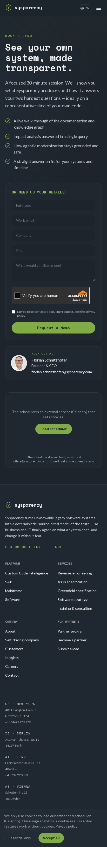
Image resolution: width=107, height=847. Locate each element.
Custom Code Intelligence (26, 573)
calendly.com (84, 461)
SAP (8, 582)
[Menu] (99, 8)
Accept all (51, 838)
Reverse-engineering (75, 573)
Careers (11, 666)
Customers (14, 649)
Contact (12, 675)
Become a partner (72, 640)
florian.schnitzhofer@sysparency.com (61, 372)
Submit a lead (68, 649)
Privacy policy (66, 826)
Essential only (20, 838)
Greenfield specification (77, 590)
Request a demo (53, 327)
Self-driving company (22, 640)
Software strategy (73, 599)
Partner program (71, 631)
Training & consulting (75, 608)
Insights (12, 657)
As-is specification (73, 582)
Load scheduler (54, 429)
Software (12, 599)
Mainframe (13, 590)
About (10, 631)
